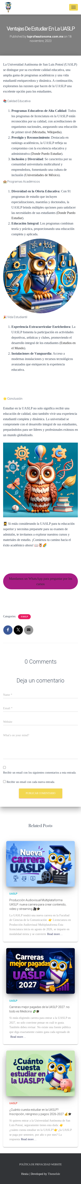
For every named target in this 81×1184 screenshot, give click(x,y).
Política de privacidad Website (40, 1164)
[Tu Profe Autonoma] (10, 7)
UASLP (24, 616)
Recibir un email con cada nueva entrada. (31, 782)
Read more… (55, 934)
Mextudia (39, 132)
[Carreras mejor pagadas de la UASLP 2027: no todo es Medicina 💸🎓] (40, 970)
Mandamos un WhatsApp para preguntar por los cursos (40, 581)
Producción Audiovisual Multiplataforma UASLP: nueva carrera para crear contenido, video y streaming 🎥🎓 (37, 904)
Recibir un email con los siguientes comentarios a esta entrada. (39, 772)
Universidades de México (42, 175)
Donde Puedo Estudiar (46, 153)
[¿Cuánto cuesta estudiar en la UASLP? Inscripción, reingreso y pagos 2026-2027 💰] (40, 1073)
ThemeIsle (54, 1173)
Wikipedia (53, 132)
